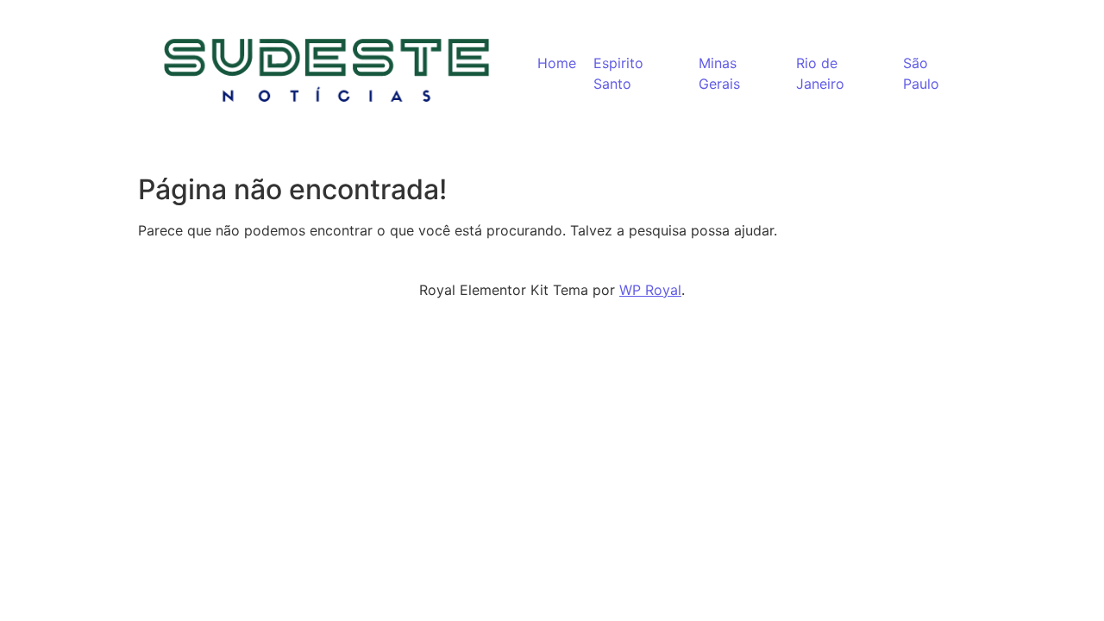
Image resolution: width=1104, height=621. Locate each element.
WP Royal (650, 289)
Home (556, 63)
